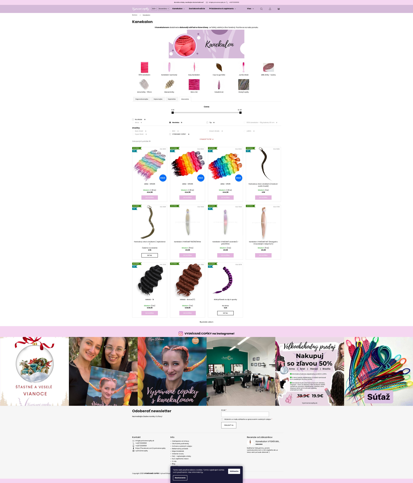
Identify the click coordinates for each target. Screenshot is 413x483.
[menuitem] (178, 8)
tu (202, 472)
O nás (174, 461)
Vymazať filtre (205, 139)
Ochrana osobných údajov (182, 446)
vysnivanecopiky (141, 451)
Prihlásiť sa (228, 425)
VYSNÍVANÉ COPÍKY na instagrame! (209, 333)
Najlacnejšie (158, 99)
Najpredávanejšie (142, 99)
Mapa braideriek (178, 451)
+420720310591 (234, 2)
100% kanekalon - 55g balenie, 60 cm (262, 122)
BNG (175, 131)
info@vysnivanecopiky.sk (217, 2)
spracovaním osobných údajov (259, 419)
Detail (149, 255)
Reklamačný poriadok (180, 449)
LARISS (250, 131)
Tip (211, 122)
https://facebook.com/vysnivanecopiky (150, 448)
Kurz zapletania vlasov (180, 459)
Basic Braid (140, 131)
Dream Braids (216, 131)
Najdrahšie (172, 99)
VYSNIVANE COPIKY (180, 134)
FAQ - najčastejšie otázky (181, 456)
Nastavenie (180, 478)
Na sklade (140, 119)
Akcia (138, 122)
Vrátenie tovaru (178, 454)
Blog (173, 464)
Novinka (177, 122)
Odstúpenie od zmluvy (180, 441)
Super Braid (141, 134)
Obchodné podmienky (180, 443)
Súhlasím (234, 471)
